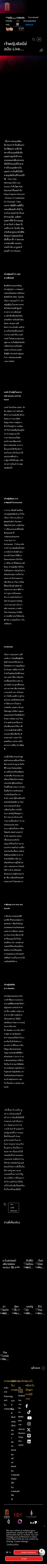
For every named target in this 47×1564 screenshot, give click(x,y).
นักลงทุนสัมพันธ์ (29, 21)
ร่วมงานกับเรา (19, 1406)
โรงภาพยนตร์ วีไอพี (15, 1493)
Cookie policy (13, 1544)
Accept (24, 1558)
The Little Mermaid (13, 1207)
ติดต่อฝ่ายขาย (20, 1420)
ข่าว (17, 21)
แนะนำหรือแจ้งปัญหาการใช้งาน (29, 1390)
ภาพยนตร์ (20, 17)
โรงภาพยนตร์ (33, 17)
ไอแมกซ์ (13, 1400)
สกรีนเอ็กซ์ (13, 1423)
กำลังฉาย (6, 1389)
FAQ (7, 24)
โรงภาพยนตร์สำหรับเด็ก (15, 1476)
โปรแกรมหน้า (7, 1398)
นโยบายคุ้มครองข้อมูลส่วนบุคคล (21, 1437)
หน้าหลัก (9, 17)
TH (10, 1552)
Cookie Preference (28, 1552)
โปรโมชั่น (9, 21)
